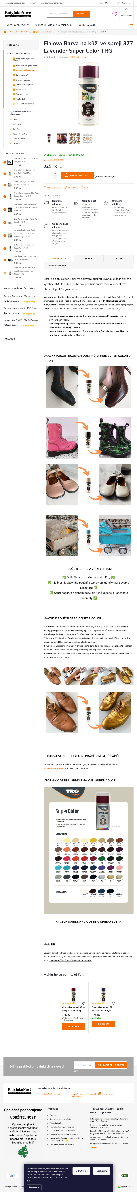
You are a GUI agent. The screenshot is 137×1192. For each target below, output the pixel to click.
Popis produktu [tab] (59, 258)
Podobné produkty (57, 266)
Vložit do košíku (80, 175)
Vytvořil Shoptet (127, 1186)
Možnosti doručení (56, 160)
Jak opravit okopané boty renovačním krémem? (109, 1143)
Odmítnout (81, 1170)
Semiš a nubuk (18, 138)
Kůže (14, 119)
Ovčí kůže (16, 124)
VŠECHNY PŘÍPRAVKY (20, 53)
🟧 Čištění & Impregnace (23, 84)
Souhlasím (102, 1170)
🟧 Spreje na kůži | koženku (25, 70)
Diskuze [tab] (118, 258)
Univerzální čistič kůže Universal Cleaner (85, 634)
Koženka (16, 143)
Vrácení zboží (55, 1123)
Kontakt (53, 1115)
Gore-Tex (16, 129)
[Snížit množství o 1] (55, 177)
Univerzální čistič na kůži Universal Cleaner (71, 960)
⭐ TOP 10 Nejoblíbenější (23, 104)
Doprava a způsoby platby (60, 1119)
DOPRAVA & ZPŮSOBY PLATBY (14, 3)
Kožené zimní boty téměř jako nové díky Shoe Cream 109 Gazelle (109, 1138)
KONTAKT (32, 3)
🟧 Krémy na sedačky (22, 80)
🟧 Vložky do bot (20, 99)
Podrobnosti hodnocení (78, 57)
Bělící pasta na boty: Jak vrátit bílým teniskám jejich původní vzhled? (109, 1120)
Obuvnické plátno (19, 134)
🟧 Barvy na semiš (20, 75)
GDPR (76, 1071)
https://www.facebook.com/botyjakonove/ (85, 1095)
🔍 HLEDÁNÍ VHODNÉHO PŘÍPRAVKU (21, 113)
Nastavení (34, 1187)
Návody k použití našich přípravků (64, 1135)
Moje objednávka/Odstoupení (62, 1127)
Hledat (81, 13)
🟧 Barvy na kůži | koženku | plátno (24, 59)
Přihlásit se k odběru (111, 1065)
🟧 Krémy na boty (20, 94)
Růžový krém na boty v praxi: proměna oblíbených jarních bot (106, 1126)
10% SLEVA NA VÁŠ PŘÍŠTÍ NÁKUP (53, 3)
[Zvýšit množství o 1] (55, 173)
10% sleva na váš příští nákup (62, 1144)
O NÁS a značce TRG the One (62, 1131)
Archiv (93, 1148)
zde (28, 1180)
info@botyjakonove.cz (54, 768)
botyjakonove (108, 1094)
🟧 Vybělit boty (19, 89)
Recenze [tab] (88, 258)
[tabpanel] (74, 1007)
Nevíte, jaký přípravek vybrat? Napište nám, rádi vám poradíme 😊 (67, 1139)
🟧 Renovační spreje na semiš (25, 65)
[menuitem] (17, 25)
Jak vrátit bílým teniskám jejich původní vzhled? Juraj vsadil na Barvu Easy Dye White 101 (109, 1132)
